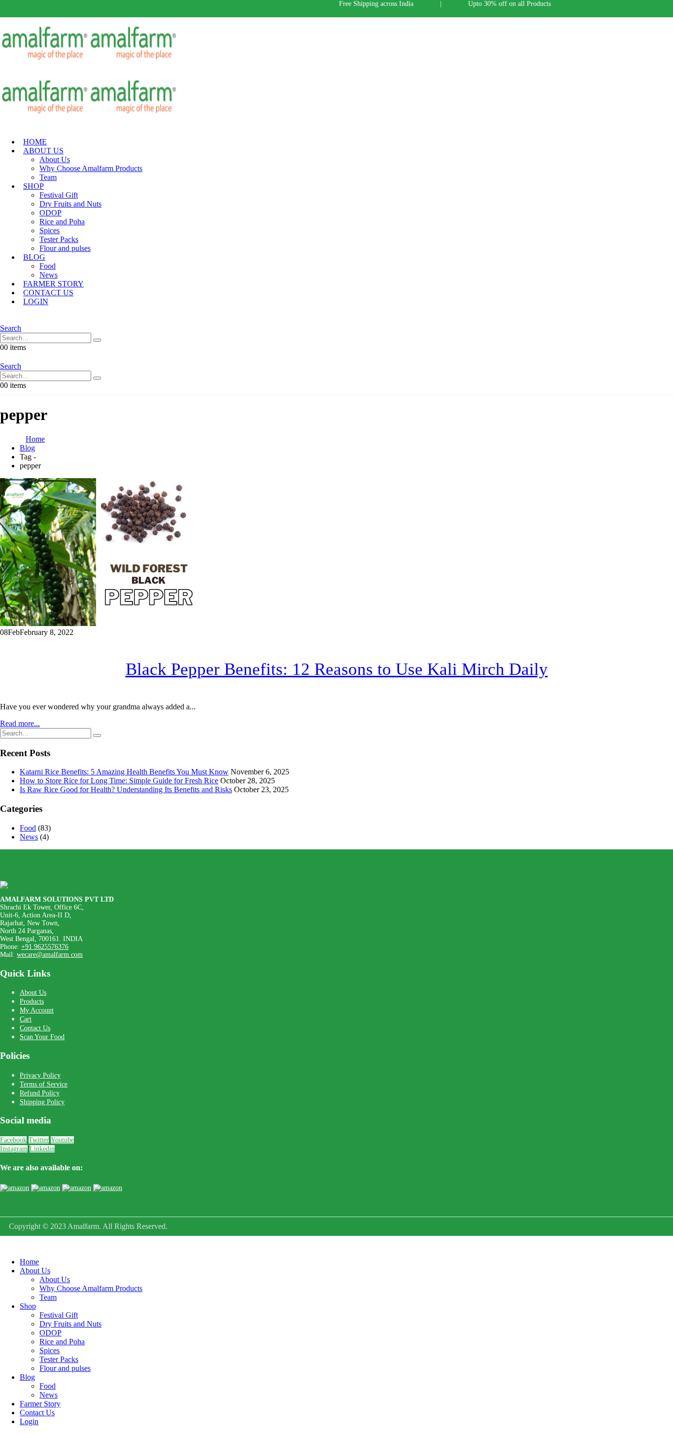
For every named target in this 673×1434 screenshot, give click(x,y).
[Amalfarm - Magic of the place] (88, 61)
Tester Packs (58, 239)
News (29, 837)
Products (32, 1001)
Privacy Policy (40, 1075)
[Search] (97, 340)
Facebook (13, 1140)
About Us (43, 150)
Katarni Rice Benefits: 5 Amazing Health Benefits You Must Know (124, 772)
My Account (37, 1010)
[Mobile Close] (6, 1245)
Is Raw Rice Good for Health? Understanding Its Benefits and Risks (126, 789)
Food (47, 266)
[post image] (336, 553)
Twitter (39, 1140)
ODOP (50, 213)
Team (48, 177)
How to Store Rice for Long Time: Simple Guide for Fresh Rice (119, 780)
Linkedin (42, 1149)
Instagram (14, 1149)
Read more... (20, 723)
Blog (34, 257)
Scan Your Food (42, 1037)
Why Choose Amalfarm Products (90, 168)
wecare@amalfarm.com (50, 954)
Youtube (62, 1140)
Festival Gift (58, 195)
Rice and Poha (62, 221)
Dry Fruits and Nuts (70, 204)
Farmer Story (40, 1403)
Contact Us (35, 1028)
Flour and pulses (65, 248)
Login (35, 301)
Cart (26, 1019)
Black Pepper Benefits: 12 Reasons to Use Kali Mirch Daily (337, 669)
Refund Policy (40, 1093)
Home (29, 1262)
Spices (49, 230)
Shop (33, 186)
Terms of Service (43, 1084)
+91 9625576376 (44, 946)
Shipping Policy (42, 1102)
